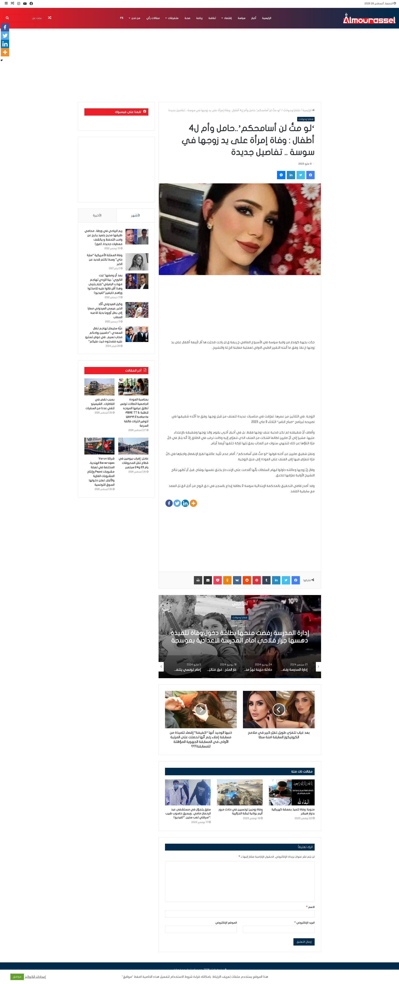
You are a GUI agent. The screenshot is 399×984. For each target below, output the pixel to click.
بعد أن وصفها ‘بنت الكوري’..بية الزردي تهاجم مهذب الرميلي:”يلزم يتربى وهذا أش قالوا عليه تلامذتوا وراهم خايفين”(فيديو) (105, 284)
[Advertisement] (240, 310)
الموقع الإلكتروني (226, 922)
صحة (187, 18)
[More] (193, 503)
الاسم (310, 907)
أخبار (253, 18)
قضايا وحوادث (291, 110)
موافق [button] (17, 976)
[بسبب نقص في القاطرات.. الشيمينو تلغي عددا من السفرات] (99, 386)
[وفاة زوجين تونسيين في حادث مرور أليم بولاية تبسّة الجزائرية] (240, 792)
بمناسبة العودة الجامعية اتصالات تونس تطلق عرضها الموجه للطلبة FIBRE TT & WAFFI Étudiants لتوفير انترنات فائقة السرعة (134, 412)
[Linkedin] (185, 503)
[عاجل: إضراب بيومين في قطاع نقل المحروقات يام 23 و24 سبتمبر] (133, 446)
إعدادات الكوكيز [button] (35, 976)
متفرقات (173, 18)
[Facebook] (169, 503)
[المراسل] (369, 18)
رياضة (199, 18)
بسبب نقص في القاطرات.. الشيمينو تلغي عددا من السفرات (100, 404)
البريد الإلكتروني (304, 922)
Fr (121, 18)
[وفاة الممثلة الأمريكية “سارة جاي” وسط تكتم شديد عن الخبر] (137, 261)
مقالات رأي (153, 18)
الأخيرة (97, 215)
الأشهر (135, 215)
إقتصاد (228, 18)
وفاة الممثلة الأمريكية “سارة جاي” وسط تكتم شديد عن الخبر (104, 259)
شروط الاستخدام (181, 976)
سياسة (241, 18)
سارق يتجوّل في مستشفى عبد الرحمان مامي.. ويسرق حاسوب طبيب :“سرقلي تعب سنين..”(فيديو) (188, 813)
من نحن (135, 18)
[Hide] (1, 60)
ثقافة (212, 18)
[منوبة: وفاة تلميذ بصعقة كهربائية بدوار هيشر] (292, 792)
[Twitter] (177, 503)
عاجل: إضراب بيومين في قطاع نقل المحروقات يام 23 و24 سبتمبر (133, 463)
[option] (240, 636)
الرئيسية (266, 18)
